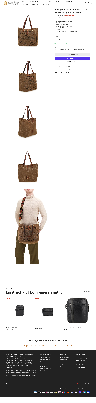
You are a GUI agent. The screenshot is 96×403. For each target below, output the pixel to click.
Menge (56, 36)
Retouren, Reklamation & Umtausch (49, 364)
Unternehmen (63, 359)
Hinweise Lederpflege (45, 368)
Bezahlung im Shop (45, 359)
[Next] (94, 311)
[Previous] (1, 311)
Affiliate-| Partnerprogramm (66, 357)
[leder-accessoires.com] (11, 3)
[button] (91, 3)
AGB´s (61, 389)
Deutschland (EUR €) (84, 383)
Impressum (55, 389)
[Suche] (85, 3)
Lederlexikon (43, 370)
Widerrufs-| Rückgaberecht (83, 389)
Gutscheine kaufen (44, 366)
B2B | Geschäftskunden (65, 364)
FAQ (41, 373)
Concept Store (63, 362)
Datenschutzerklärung (70, 389)
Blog (61, 366)
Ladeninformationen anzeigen (64, 69)
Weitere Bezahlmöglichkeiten (72, 61)
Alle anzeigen (87, 291)
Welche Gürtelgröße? (45, 357)
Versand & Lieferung (45, 362)
